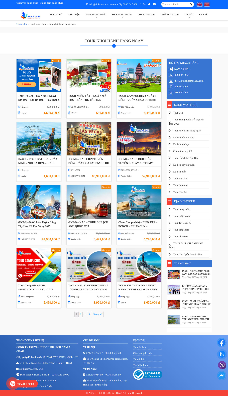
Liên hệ (203, 14)
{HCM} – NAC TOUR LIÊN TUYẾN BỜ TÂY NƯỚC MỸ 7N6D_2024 (135, 161)
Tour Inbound (180, 185)
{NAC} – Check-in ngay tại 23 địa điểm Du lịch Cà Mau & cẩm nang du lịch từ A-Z (195, 317)
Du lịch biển (179, 171)
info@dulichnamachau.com (103, 4)
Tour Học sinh (180, 178)
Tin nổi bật (138, 359)
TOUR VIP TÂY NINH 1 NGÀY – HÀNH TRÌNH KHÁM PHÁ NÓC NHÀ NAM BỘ (138, 287)
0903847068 (181, 86)
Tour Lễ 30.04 (180, 236)
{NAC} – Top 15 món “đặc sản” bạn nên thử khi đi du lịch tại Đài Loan (196, 272)
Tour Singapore (181, 229)
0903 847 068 (130, 4)
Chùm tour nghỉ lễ (182, 151)
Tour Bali (178, 112)
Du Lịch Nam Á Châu (41, 386)
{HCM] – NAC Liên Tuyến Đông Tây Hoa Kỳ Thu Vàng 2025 (37, 224)
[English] (200, 4)
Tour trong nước (96, 14)
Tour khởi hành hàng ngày (187, 130)
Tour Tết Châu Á (182, 223)
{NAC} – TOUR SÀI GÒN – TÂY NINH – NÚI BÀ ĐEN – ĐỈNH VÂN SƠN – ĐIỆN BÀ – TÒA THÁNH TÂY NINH (38, 161)
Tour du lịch (139, 347)
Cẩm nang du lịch (142, 353)
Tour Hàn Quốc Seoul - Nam (188, 254)
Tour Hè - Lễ (180, 192)
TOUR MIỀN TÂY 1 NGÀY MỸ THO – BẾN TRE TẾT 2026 (87, 97)
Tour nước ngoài (122, 14)
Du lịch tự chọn (181, 144)
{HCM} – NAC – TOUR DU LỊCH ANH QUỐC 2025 (88, 224)
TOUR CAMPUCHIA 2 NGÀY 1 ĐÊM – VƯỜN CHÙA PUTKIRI (137, 97)
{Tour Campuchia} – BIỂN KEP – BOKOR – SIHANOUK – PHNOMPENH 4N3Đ (137, 224)
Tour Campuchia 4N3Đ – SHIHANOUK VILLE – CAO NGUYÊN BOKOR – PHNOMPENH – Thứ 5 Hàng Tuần (38, 287)
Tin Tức (188, 14)
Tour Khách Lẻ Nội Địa (185, 158)
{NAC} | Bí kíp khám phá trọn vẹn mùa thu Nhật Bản (196, 302)
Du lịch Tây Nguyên (184, 164)
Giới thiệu (74, 14)
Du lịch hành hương (183, 137)
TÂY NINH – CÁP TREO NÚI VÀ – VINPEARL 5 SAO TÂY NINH (88, 287)
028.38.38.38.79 (41, 374)
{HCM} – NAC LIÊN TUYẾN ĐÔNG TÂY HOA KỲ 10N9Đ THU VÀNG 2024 (88, 161)
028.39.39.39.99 (60, 374)
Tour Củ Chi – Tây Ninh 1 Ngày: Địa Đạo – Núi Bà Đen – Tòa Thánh (38, 97)
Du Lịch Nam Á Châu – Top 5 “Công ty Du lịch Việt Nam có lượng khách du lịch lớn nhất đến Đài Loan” (195, 287)
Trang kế (97, 314)
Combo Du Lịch (146, 14)
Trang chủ (56, 14)
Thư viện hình (140, 365)
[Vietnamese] (208, 4)
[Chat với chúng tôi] (221, 342)
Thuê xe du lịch (169, 14)
